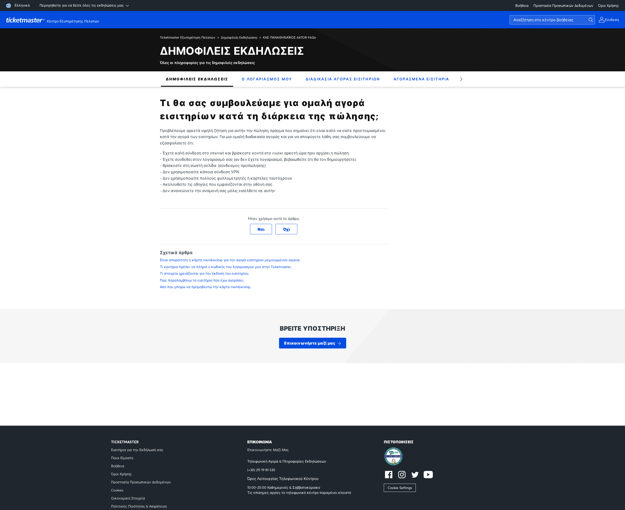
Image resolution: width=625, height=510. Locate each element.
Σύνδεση (612, 19)
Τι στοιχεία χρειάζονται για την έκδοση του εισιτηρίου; (204, 273)
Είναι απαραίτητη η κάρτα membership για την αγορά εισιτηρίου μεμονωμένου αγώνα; (230, 260)
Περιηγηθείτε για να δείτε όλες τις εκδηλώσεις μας (82, 5)
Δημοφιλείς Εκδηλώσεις (239, 37)
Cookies (117, 490)
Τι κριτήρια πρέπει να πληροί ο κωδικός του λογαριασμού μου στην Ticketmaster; (226, 266)
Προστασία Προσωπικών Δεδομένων (563, 5)
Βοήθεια (522, 5)
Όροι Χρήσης (608, 5)
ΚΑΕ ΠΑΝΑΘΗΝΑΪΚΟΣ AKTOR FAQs (289, 37)
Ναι (261, 229)
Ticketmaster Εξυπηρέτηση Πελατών (187, 37)
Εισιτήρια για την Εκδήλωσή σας (137, 449)
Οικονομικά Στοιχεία (128, 498)
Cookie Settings (400, 487)
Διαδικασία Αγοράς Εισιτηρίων (343, 78)
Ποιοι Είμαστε (122, 458)
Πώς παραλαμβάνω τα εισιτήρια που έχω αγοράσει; (202, 280)
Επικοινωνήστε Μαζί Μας (268, 449)
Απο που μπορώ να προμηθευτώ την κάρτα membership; (205, 286)
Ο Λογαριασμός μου (267, 78)
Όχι (286, 229)
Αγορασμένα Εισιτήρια (421, 78)
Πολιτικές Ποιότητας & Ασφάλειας (139, 506)
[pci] (449, 457)
